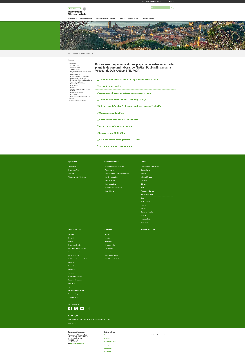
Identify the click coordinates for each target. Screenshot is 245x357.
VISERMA (72, 98)
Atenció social (145, 201)
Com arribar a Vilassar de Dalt (77, 248)
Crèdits (106, 335)
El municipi (71, 238)
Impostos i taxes (110, 180)
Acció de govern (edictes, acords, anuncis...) (80, 90)
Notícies (107, 234)
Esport (143, 187)
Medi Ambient (145, 219)
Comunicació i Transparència (150, 166)
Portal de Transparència (77, 84)
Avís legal (107, 345)
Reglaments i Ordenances (78, 78)
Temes (121, 18)
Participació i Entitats (147, 191)
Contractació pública (76, 82)
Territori (143, 208)
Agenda (107, 238)
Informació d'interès (74, 245)
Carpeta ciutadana (110, 184)
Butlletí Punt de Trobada (112, 259)
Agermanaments (73, 287)
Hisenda (143, 205)
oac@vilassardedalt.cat (77, 343)
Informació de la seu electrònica (80, 96)
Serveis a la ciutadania (111, 177)
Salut (142, 198)
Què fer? (71, 262)
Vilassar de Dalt (133, 18)
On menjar (71, 269)
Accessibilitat (108, 348)
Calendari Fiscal (75, 74)
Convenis (73, 87)
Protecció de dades (110, 341)
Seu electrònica (75, 67)
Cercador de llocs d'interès (76, 290)
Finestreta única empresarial (113, 187)
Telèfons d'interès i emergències (78, 259)
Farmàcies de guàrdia (74, 294)
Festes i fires (72, 266)
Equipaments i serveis (75, 280)
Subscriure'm (72, 323)
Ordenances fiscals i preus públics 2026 (80, 72)
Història (70, 241)
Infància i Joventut (146, 177)
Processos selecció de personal (79, 76)
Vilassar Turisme (148, 18)
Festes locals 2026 (74, 255)
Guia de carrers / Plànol (75, 252)
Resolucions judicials (76, 92)
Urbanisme (73, 94)
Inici (69, 53)
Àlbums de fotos (110, 252)
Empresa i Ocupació (147, 194)
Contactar (107, 338)
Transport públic (73, 297)
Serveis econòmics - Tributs (105, 18)
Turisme (143, 173)
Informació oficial (86, 53)
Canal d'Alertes (109, 191)
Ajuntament (71, 18)
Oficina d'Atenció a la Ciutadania (114, 166)
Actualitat (71, 234)
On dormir (71, 273)
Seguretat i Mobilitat (147, 212)
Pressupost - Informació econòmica (81, 80)
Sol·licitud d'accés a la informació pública (117, 173)
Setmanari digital (110, 245)
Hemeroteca (108, 241)
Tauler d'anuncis (75, 69)
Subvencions (74, 86)
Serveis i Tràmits (85, 18)
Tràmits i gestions (110, 170)
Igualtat (143, 215)
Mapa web (107, 351)
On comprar (72, 283)
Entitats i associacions (75, 276)
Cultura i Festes (145, 170)
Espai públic (144, 222)
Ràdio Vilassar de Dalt (111, 255)
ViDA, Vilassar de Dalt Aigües (77, 100)
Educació (144, 184)
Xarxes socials (109, 248)
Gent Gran (144, 180)
